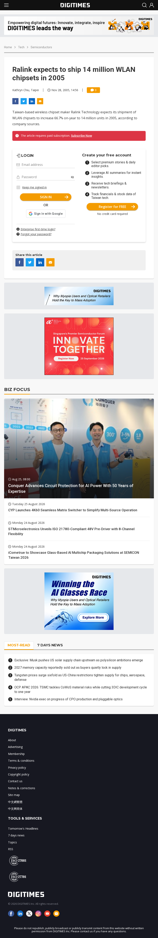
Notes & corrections (21, 788)
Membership (16, 754)
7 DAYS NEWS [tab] (50, 645)
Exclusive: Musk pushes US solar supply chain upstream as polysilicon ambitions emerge (78, 660)
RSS (10, 849)
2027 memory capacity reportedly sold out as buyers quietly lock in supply (67, 668)
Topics (12, 842)
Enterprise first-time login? (38, 229)
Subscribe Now (81, 136)
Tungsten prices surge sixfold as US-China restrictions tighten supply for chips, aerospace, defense (79, 677)
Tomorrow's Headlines (23, 828)
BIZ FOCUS (17, 389)
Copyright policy (18, 774)
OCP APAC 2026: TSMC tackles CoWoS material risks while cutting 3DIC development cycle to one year (80, 689)
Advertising (15, 747)
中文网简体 (15, 809)
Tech (21, 47)
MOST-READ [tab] (19, 645)
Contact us (15, 781)
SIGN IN (46, 197)
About (12, 740)
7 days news (16, 835)
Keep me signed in (34, 187)
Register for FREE (112, 206)
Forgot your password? (36, 234)
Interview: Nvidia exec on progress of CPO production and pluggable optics (68, 699)
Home (8, 47)
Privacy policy (17, 767)
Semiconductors (41, 47)
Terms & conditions (21, 761)
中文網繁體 (15, 802)
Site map (14, 795)
